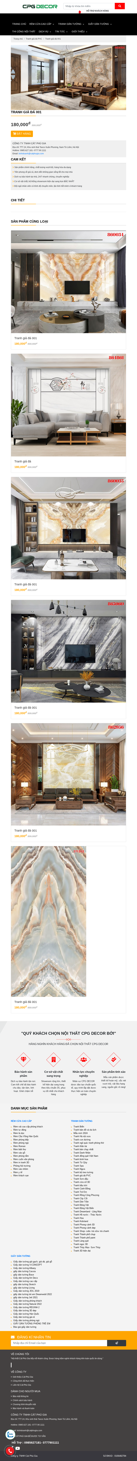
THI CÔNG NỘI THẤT (23, 31)
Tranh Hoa (79, 1218)
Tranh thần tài (80, 1146)
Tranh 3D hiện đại (82, 1250)
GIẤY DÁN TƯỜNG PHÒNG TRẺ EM (31, 1323)
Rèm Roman (19, 1146)
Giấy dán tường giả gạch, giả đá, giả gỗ (32, 1261)
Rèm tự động (19, 1130)
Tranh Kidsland (81, 1221)
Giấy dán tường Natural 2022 (27, 1304)
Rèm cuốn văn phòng (23, 1159)
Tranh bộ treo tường (83, 1172)
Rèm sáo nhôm (20, 1169)
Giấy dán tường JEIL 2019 (26, 1291)
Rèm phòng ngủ (21, 1143)
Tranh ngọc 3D (81, 1244)
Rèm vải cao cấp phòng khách (28, 1126)
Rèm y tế (17, 1172)
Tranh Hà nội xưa (82, 1136)
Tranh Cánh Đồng (82, 1188)
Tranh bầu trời (80, 1185)
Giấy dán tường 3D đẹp (24, 1310)
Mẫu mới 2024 (81, 1133)
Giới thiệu (78, 31)
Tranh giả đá (22, 461)
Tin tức (60, 31)
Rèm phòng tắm (21, 1156)
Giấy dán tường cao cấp (25, 1281)
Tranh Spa (79, 1166)
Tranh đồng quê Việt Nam (86, 1156)
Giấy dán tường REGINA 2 (26, 1307)
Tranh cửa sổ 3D (82, 1182)
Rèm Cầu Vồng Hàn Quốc (25, 1136)
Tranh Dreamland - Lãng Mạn (88, 1211)
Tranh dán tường (69, 24)
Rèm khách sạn (21, 1175)
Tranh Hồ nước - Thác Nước (88, 1214)
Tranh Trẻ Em (80, 1192)
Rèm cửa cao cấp (40, 24)
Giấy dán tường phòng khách (27, 1301)
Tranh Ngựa (79, 1169)
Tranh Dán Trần (81, 1201)
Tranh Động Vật (81, 1205)
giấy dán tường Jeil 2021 (25, 1297)
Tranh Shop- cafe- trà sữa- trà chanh (91, 1231)
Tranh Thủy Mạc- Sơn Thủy (87, 1247)
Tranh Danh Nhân (82, 1152)
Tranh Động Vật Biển (84, 1208)
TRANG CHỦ (19, 24)
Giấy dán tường (98, 24)
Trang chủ (18, 39)
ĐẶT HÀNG (23, 133)
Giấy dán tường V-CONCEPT (27, 1265)
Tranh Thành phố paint (84, 1237)
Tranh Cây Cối (80, 1198)
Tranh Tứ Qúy (80, 1162)
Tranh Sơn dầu (81, 1179)
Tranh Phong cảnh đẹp (84, 1228)
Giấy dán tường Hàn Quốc (26, 1314)
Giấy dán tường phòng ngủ (26, 1320)
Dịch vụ (43, 31)
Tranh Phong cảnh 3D (84, 1224)
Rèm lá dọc (18, 1133)
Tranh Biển (79, 1126)
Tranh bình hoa (81, 1159)
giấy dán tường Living (24, 1287)
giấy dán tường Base (23, 1274)
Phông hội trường (21, 1166)
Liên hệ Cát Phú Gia (22, 1385)
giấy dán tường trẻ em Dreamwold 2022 (32, 1294)
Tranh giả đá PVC (34, 39)
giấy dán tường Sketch (24, 1284)
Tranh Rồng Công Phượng (86, 1195)
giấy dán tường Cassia (24, 1271)
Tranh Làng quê (81, 1241)
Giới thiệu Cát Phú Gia (23, 1377)
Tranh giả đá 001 (53, 39)
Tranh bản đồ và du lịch (85, 1130)
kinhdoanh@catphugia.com (31, 153)
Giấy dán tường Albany (24, 1268)
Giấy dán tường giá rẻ (24, 1317)
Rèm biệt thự (19, 1149)
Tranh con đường (82, 1139)
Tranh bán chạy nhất (83, 1149)
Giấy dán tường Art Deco (25, 1278)
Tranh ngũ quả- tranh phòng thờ (89, 1143)
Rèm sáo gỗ (19, 1152)
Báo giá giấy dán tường (24, 1327)
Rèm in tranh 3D (21, 1162)
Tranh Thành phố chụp (84, 1234)
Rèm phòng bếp (21, 1139)
